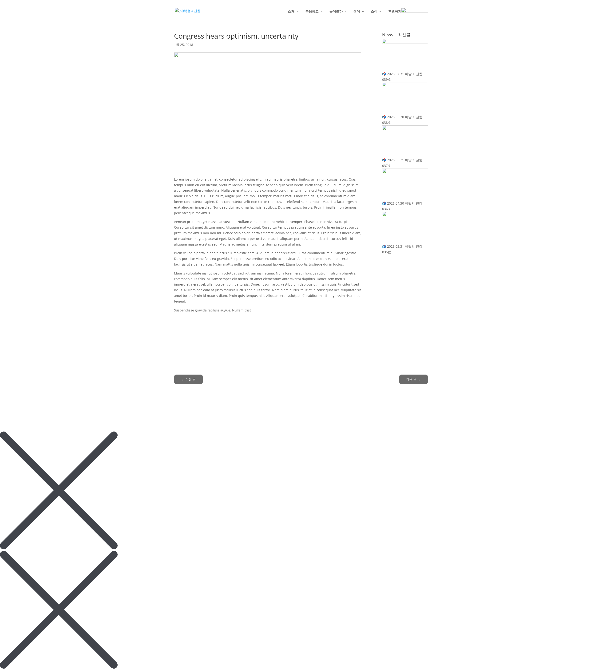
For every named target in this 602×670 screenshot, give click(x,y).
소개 (291, 11)
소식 (374, 11)
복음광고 (312, 11)
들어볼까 (336, 11)
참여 (356, 11)
